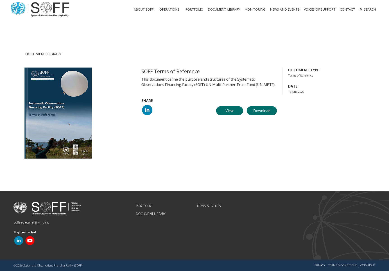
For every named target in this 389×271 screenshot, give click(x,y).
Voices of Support (319, 9)
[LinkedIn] (147, 109)
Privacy (320, 265)
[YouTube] (29, 240)
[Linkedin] (18, 240)
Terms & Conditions (342, 265)
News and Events (284, 9)
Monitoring (254, 9)
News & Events (209, 206)
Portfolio (194, 9)
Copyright (367, 265)
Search (370, 9)
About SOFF (144, 9)
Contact (347, 9)
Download (261, 110)
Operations (169, 9)
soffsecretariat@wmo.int (31, 222)
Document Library (224, 9)
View (229, 110)
